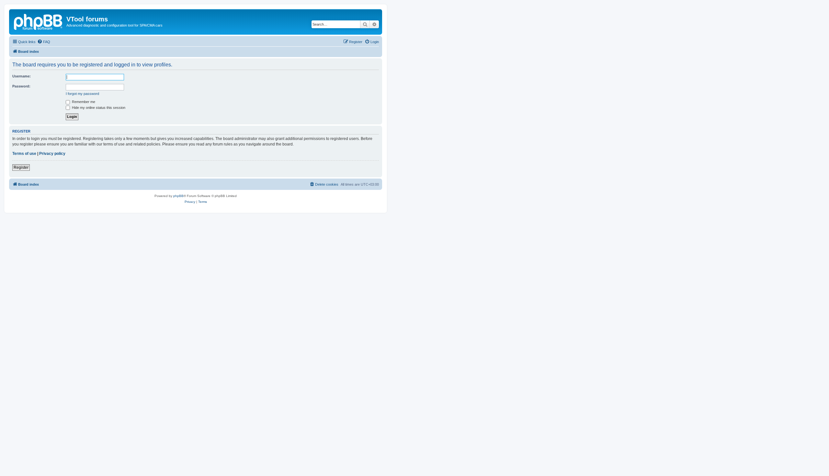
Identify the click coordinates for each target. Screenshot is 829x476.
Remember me (83, 102)
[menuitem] (43, 42)
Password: (21, 86)
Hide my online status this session (98, 108)
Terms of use (24, 153)
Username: (21, 76)
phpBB (178, 196)
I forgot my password (82, 94)
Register (21, 167)
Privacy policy (52, 153)
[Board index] (38, 21)
